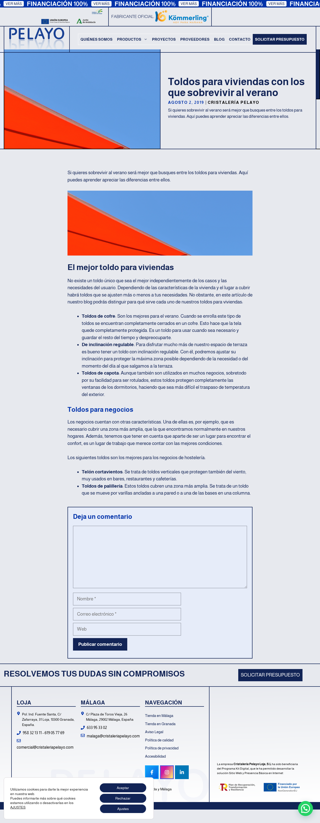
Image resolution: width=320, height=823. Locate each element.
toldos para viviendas (215, 172)
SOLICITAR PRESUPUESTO (270, 675)
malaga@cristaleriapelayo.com (113, 736)
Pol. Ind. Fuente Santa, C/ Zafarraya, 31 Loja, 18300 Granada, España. (48, 719)
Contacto (239, 39)
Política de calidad (159, 740)
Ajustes (123, 809)
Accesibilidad (155, 756)
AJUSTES (18, 807)
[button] (305, 808)
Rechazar (122, 798)
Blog (219, 39)
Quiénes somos (96, 39)
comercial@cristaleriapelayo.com (45, 747)
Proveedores (195, 39)
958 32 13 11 (32, 733)
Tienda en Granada (160, 724)
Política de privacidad (161, 748)
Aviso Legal (154, 732)
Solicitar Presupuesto (279, 39)
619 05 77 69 (54, 733)
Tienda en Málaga (159, 715)
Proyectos (164, 39)
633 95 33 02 (97, 727)
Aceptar (123, 788)
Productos (129, 39)
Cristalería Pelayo (233, 102)
